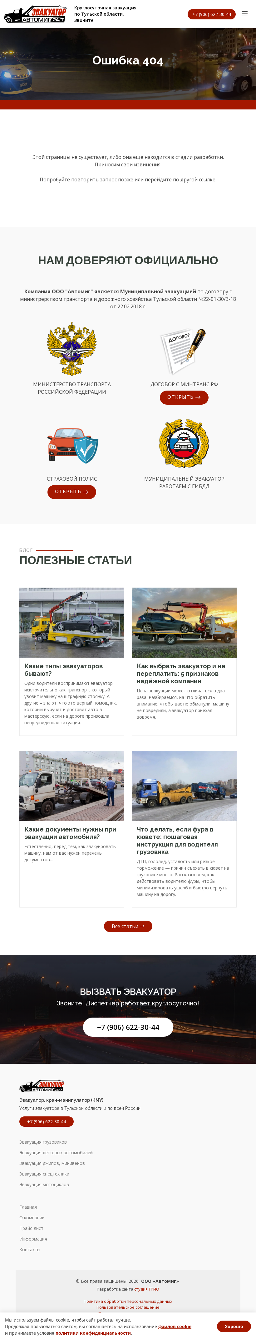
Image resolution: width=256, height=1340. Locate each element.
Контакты (29, 1249)
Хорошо (234, 1326)
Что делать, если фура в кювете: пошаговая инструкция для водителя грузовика (177, 841)
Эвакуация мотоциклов (44, 1184)
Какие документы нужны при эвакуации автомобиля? (70, 833)
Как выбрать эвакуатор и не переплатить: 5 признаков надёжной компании (181, 673)
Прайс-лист (31, 1228)
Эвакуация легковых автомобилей (56, 1152)
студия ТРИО (146, 1289)
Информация (33, 1239)
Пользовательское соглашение (128, 1307)
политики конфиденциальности (93, 1333)
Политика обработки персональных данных (128, 1301)
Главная (28, 1207)
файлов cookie (174, 1326)
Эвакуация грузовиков (43, 1142)
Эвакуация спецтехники (44, 1174)
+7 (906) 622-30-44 (128, 1027)
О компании (32, 1218)
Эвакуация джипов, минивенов (52, 1163)
